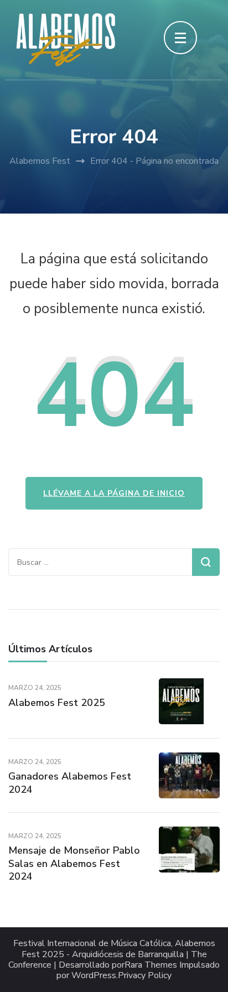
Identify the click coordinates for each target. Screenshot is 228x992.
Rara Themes (151, 965)
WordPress (93, 975)
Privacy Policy (145, 975)
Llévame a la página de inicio (114, 493)
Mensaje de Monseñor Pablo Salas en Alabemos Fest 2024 (74, 863)
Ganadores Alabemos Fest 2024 (69, 783)
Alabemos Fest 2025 (56, 702)
